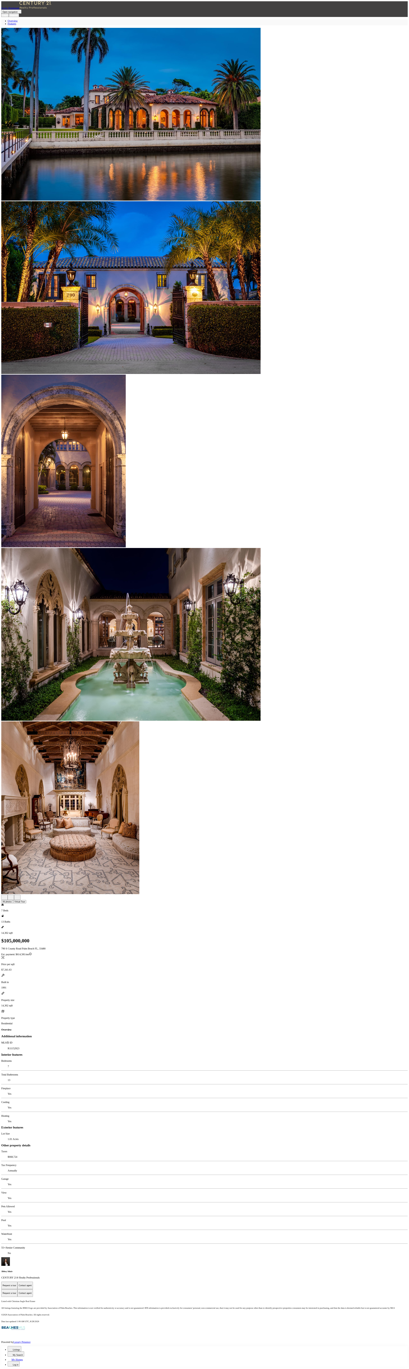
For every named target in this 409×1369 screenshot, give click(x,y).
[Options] (4, 897)
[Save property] (11, 897)
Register (14, 15)
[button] (204, 114)
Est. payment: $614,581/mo (15, 954)
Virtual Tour (19, 902)
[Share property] (17, 897)
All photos (7, 902)
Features (12, 23)
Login (5, 15)
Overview (13, 21)
